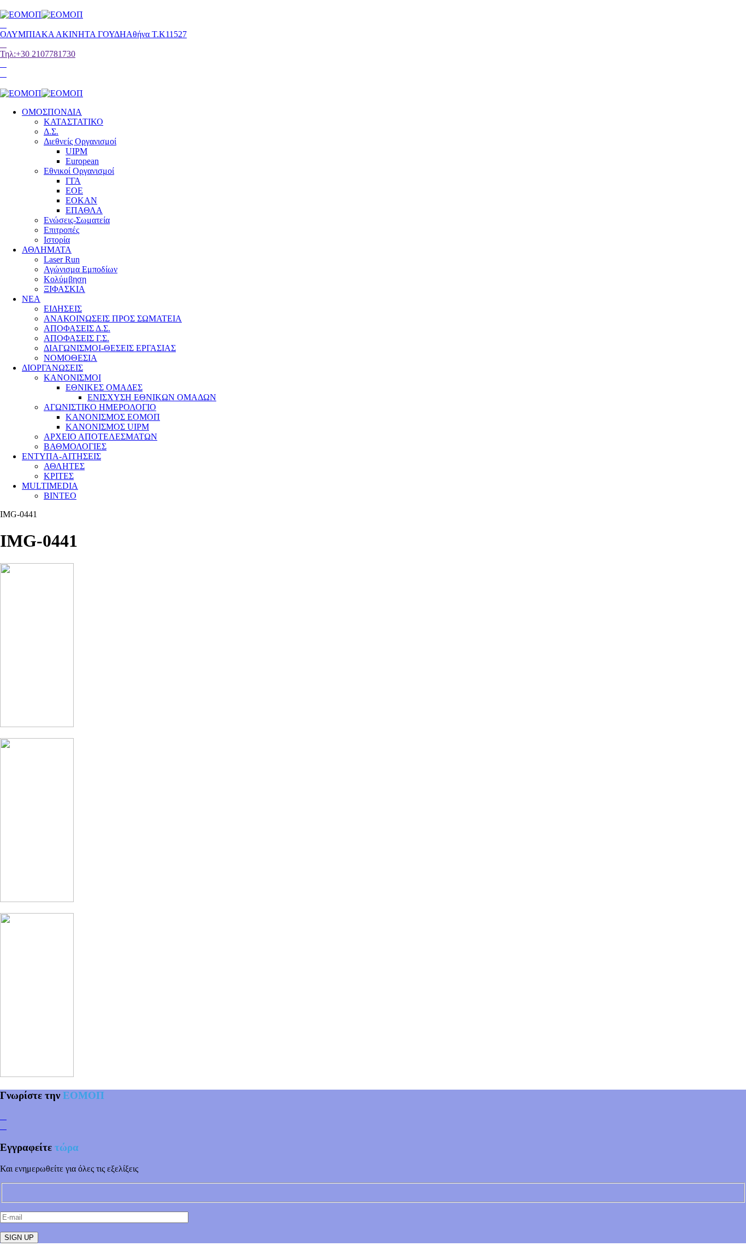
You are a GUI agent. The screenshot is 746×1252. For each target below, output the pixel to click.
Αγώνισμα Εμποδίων (80, 269)
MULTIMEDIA (50, 485)
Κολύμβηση (65, 279)
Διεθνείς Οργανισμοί (80, 141)
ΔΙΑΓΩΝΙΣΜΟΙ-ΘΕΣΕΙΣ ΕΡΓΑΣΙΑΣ (110, 348)
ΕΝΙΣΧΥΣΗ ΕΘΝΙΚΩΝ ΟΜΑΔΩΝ (151, 397)
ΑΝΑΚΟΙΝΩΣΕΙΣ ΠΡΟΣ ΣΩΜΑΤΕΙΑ (113, 318)
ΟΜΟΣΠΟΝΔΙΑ (52, 111)
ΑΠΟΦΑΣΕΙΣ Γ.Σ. (76, 338)
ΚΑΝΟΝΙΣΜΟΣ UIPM (107, 426)
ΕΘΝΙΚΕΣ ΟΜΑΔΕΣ (104, 387)
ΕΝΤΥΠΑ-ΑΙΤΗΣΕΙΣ (61, 456)
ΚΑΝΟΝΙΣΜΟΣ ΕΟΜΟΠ (113, 417)
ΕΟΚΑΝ (81, 200)
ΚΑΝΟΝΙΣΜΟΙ (72, 377)
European (82, 161)
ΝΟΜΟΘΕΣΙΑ (70, 357)
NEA (31, 298)
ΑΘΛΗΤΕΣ (64, 466)
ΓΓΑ (73, 180)
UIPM (76, 151)
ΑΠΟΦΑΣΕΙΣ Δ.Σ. (77, 328)
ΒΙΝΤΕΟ (60, 495)
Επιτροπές (61, 230)
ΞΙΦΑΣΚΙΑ (64, 289)
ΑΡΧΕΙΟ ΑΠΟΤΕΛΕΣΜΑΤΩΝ (100, 436)
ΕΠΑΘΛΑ (84, 210)
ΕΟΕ (74, 190)
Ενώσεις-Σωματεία (77, 220)
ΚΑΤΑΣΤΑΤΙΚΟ (73, 121)
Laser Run (62, 259)
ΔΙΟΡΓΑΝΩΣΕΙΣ (52, 367)
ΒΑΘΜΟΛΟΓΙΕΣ (75, 446)
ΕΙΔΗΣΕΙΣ (63, 308)
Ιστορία (57, 239)
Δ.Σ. (51, 131)
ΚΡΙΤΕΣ (59, 476)
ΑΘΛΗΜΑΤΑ (47, 249)
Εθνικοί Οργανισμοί (79, 170)
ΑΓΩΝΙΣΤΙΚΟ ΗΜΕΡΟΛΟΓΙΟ (100, 407)
